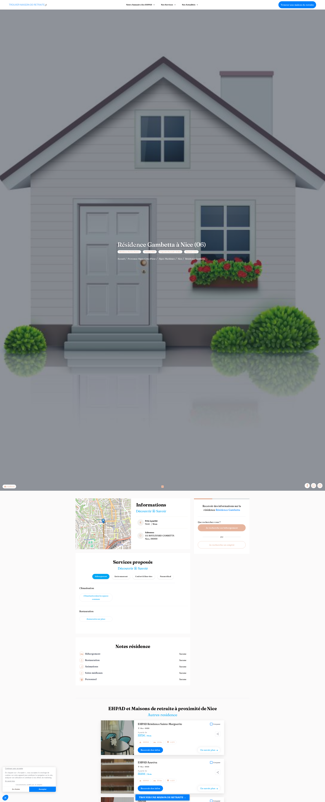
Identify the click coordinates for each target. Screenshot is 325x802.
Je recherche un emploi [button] (221, 544)
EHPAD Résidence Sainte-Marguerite (160, 724)
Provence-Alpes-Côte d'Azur (142, 258)
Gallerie (11, 486)
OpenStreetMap (118, 548)
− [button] (79, 505)
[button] (162, 486)
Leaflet (108, 548)
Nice (180, 258)
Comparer (216, 724)
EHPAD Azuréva (147, 762)
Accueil (121, 258)
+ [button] (79, 501)
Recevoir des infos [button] (150, 750)
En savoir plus (207, 750)
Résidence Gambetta (195, 258)
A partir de (142, 732)
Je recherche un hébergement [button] (222, 527)
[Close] (319, 779)
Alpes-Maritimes (167, 258)
